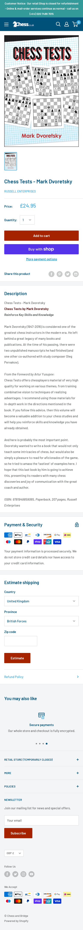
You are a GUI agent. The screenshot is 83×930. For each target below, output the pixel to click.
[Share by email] (76, 273)
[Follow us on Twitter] (15, 874)
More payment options (41, 259)
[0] (75, 24)
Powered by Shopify (16, 921)
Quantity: (10, 220)
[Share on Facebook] (51, 273)
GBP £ (10, 853)
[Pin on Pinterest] (60, 273)
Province (10, 612)
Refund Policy (13, 677)
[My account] (66, 24)
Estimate (17, 658)
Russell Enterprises (20, 191)
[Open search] (58, 24)
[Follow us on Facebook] (7, 874)
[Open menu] (6, 24)
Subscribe (18, 833)
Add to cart (41, 236)
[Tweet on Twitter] (68, 273)
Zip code (10, 632)
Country (9, 592)
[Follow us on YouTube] (31, 874)
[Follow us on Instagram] (23, 874)
